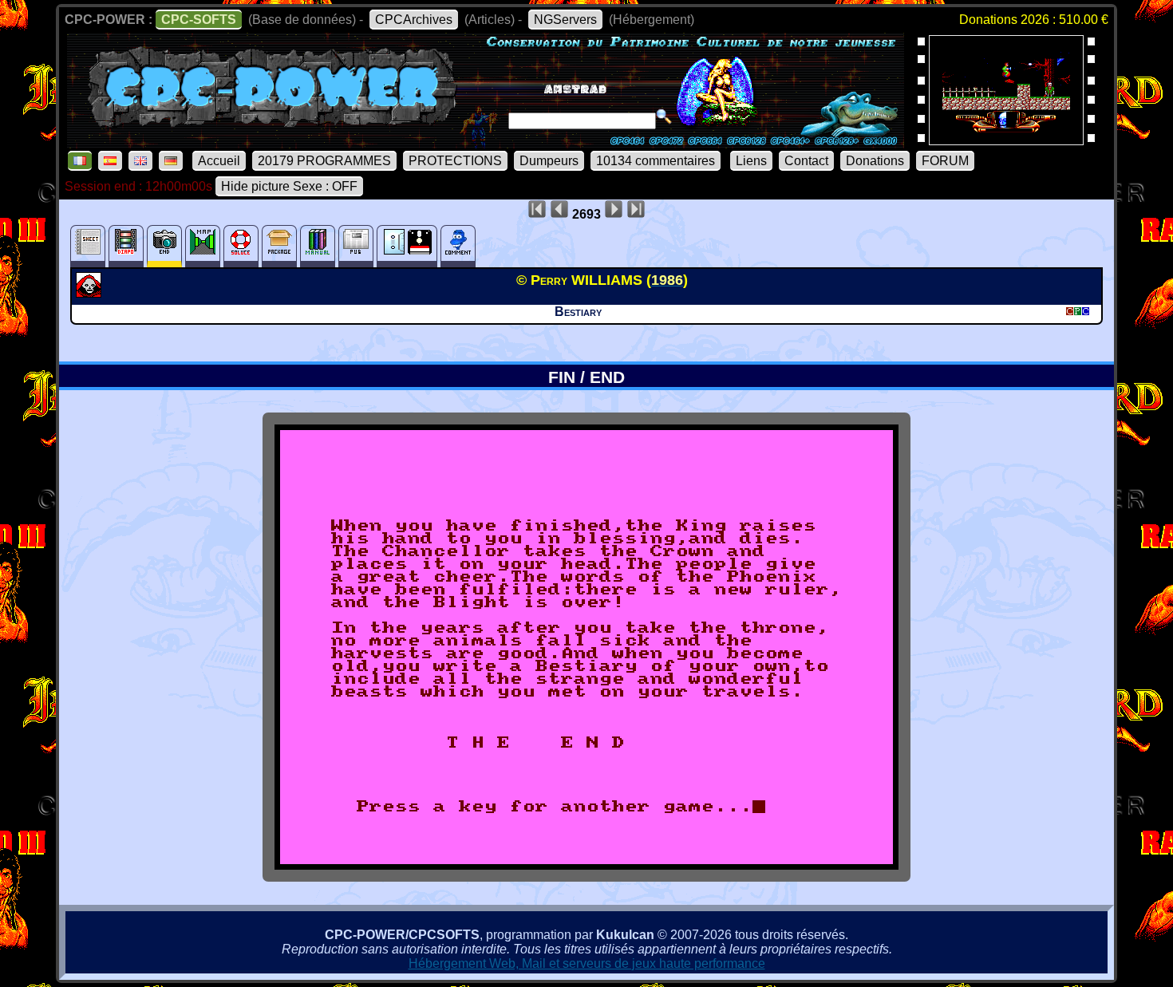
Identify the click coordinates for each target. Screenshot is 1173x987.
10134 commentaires (655, 161)
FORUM (945, 161)
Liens (751, 161)
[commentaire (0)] (458, 246)
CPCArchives (413, 19)
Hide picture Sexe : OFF (289, 186)
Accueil (219, 161)
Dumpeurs (549, 161)
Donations (875, 161)
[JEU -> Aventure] (90, 293)
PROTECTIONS (455, 161)
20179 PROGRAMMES (324, 161)
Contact (806, 161)
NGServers (565, 19)
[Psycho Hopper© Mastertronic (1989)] (1006, 140)
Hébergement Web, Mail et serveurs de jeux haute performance (587, 963)
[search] (664, 116)
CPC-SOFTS (198, 19)
